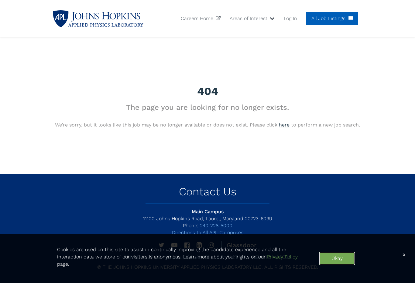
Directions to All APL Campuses (207, 232)
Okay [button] (337, 258)
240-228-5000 (207, 225)
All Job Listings (329, 18)
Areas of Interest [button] (249, 18)
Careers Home (198, 18)
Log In (290, 18)
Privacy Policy (282, 257)
